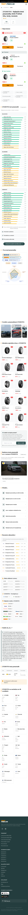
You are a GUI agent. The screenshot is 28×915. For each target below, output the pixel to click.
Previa (16, 767)
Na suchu (8, 263)
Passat (3, 773)
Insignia (16, 739)
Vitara (3, 766)
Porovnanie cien (4, 845)
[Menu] (26, 4)
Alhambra (17, 748)
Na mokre (14, 263)
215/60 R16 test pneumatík (6, 92)
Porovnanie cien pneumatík (6, 100)
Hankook (3, 876)
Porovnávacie (4, 843)
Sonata (3, 716)
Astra (16, 738)
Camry (16, 766)
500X (16, 698)
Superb (3, 760)
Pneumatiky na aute (5, 841)
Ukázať (5, 682)
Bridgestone (3, 870)
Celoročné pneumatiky (6, 839)
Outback (16, 758)
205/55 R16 (3, 852)
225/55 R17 (3, 859)
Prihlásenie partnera (5, 886)
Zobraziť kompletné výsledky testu (13, 243)
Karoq (3, 758)
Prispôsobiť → (23, 107)
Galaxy (3, 707)
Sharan (3, 774)
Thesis (16, 723)
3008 (3, 751)
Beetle (3, 776)
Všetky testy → (24, 454)
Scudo (16, 700)
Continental (3, 866)
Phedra (16, 725)
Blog (2, 884)
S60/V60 (17, 773)
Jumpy (3, 697)
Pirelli (2, 874)
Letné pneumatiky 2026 (6, 835)
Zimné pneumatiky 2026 (6, 837)
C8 (2, 700)
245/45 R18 (3, 861)
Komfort (20, 263)
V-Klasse (17, 730)
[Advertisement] (14, 302)
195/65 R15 (3, 855)
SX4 (2, 767)
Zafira (16, 741)
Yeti (2, 757)
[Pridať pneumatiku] (22, 260)
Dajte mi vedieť (21, 443)
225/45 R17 (3, 853)
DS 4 (3, 698)
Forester (16, 757)
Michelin (3, 868)
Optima (3, 723)
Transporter (4, 782)
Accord (16, 707)
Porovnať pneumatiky (6, 96)
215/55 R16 (22, 635)
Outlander (4, 739)
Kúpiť (8, 47)
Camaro (16, 717)
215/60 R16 (6, 7)
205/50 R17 (10, 636)
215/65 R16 (4, 636)
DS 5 (3, 701)
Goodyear (3, 872)
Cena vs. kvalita (19, 92)
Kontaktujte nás (4, 882)
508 (2, 748)
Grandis (3, 738)
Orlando (16, 716)
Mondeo (3, 710)
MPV (3, 730)
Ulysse (16, 697)
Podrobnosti (20, 47)
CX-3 (3, 732)
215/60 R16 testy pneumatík (19, 96)
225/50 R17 (3, 857)
